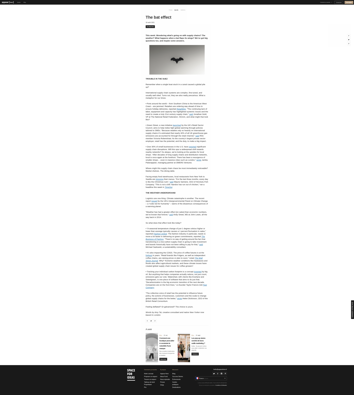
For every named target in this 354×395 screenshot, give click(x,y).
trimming (159, 179)
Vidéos (183, 10)
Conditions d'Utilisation (221, 385)
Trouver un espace (150, 379)
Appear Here (164, 373)
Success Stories (177, 376)
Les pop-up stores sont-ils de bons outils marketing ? (198, 340)
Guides (19, 2)
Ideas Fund (164, 376)
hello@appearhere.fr (220, 369)
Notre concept (148, 373)
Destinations (176, 387)
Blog (25, 2)
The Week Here (150, 26)
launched (177, 125)
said (191, 114)
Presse (162, 382)
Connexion (339, 2)
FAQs (162, 385)
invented (198, 272)
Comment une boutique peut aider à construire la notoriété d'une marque (166, 343)
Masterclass (163, 359)
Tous (170, 10)
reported (192, 147)
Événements (176, 379)
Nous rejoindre (165, 379)
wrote (198, 160)
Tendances (195, 354)
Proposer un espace (150, 376)
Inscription (349, 2)
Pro (145, 387)
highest (149, 255)
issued (154, 201)
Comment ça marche (325, 2)
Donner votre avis (352, 309)
